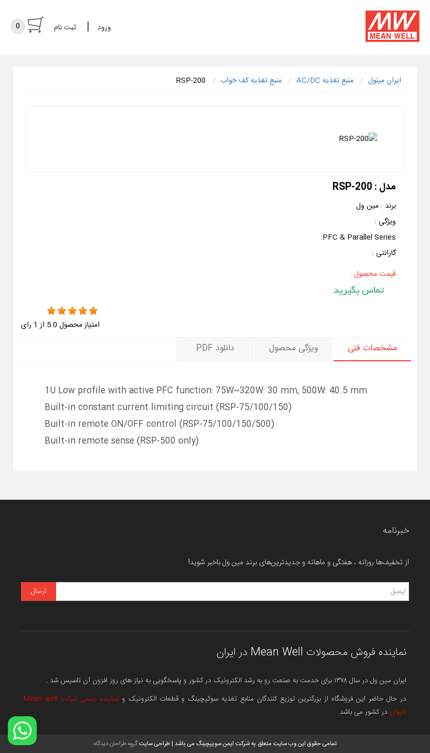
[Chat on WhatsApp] (22, 730)
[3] (72, 311)
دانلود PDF (215, 348)
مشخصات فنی (372, 348)
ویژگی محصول (293, 348)
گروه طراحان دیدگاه (115, 744)
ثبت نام (65, 27)
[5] (93, 311)
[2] (62, 311)
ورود (104, 27)
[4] (83, 311)
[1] (51, 311)
